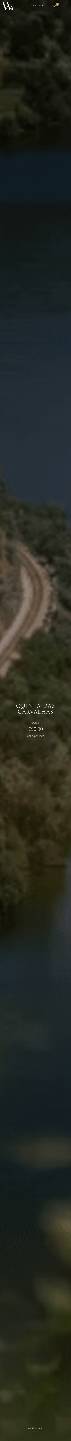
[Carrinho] (54, 5)
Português (39, 5)
